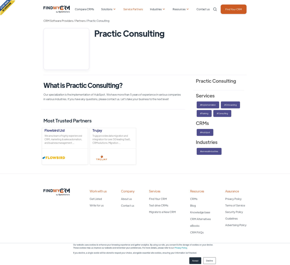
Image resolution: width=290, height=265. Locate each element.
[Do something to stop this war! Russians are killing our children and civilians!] (7, 7)
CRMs (193, 199)
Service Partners (133, 9)
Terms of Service (235, 205)
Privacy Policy (181, 247)
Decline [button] (209, 260)
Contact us (203, 9)
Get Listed (96, 199)
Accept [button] (195, 260)
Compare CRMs (84, 9)
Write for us (97, 205)
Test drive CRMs (158, 205)
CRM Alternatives (200, 219)
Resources (179, 9)
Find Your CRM (233, 9)
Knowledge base (200, 212)
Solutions (106, 9)
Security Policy (234, 212)
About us (126, 199)
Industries (156, 9)
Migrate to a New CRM (162, 212)
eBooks (194, 225)
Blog (193, 205)
